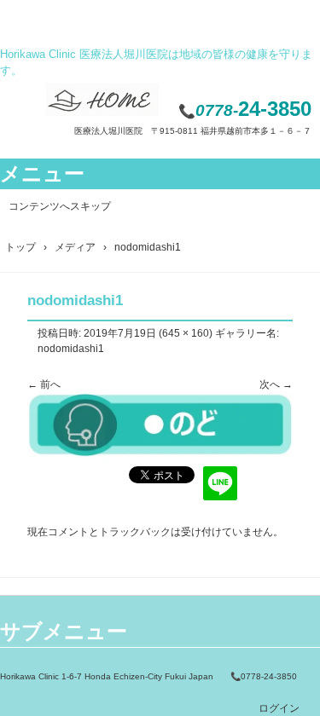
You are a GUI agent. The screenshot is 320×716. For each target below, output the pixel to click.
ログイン (279, 708)
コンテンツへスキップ (60, 206)
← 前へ (44, 384)
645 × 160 (185, 333)
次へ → (276, 384)
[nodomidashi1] (160, 454)
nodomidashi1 (71, 349)
